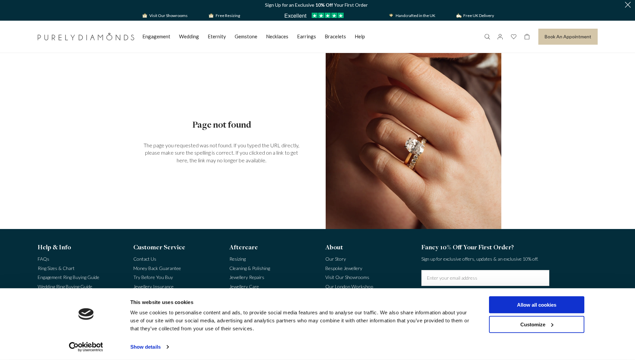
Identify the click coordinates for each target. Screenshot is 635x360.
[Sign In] (500, 36)
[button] (628, 5)
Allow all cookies (536, 305)
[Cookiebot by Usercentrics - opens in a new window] (86, 347)
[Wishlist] (513, 36)
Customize (532, 324)
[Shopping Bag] (527, 36)
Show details (145, 347)
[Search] (487, 36)
